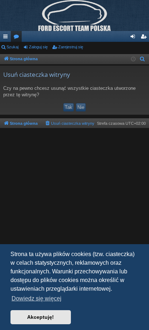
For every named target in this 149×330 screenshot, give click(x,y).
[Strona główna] (74, 15)
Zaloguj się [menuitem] (134, 38)
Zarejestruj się (70, 47)
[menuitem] (142, 59)
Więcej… (7, 38)
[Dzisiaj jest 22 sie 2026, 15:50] (133, 59)
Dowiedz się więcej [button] (36, 298)
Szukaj (12, 47)
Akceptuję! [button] (40, 317)
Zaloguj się (38, 47)
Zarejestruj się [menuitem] (145, 38)
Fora (18, 38)
